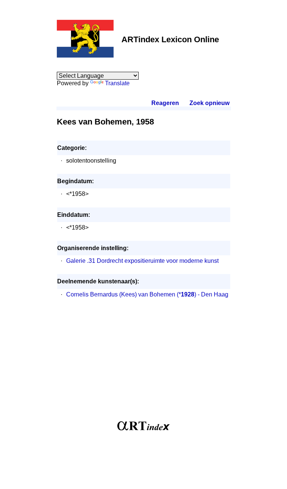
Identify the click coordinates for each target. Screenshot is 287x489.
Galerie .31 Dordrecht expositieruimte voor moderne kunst (142, 261)
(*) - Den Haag (202, 294)
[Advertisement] (144, 363)
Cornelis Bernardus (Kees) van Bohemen (120, 294)
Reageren (165, 103)
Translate (117, 83)
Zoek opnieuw (209, 103)
